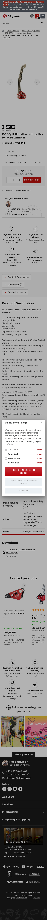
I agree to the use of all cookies (23, 471)
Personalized (14, 458)
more (39, 449)
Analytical (13, 454)
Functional (13, 449)
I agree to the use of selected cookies (23, 482)
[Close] (41, 422)
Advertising (13, 462)
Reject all (23, 490)
